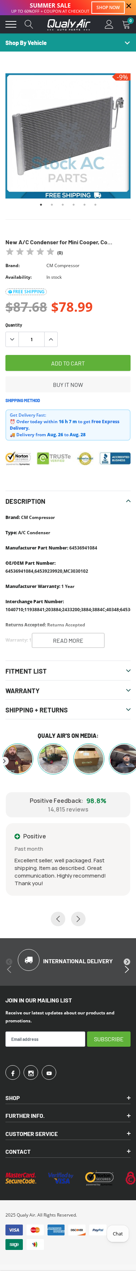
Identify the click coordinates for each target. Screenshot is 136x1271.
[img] (30, 253)
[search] (29, 24)
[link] (12, 1072)
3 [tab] (62, 204)
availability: (18, 277)
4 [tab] (73, 204)
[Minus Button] (12, 339)
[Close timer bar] (129, 6)
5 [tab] (84, 204)
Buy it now (68, 384)
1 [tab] (41, 204)
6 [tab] (95, 204)
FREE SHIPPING (29, 292)
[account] (109, 24)
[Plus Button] (50, 339)
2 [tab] (51, 204)
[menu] (10, 24)
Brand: (12, 265)
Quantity (13, 324)
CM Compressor (62, 265)
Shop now (108, 7)
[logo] (69, 24)
